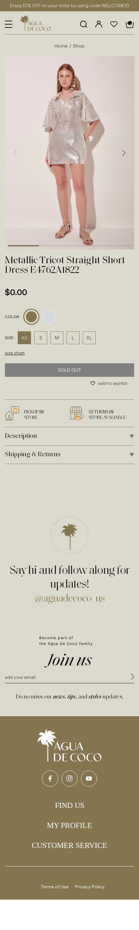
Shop (79, 45)
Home (61, 45)
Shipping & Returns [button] (32, 454)
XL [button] (89, 337)
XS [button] (24, 337)
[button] (8, 24)
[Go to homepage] (69, 745)
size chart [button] (15, 353)
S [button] (40, 337)
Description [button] (21, 436)
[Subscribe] (132, 678)
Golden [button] (31, 316)
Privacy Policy (90, 886)
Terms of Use (55, 886)
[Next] (124, 153)
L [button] (73, 337)
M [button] (57, 337)
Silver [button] (49, 316)
